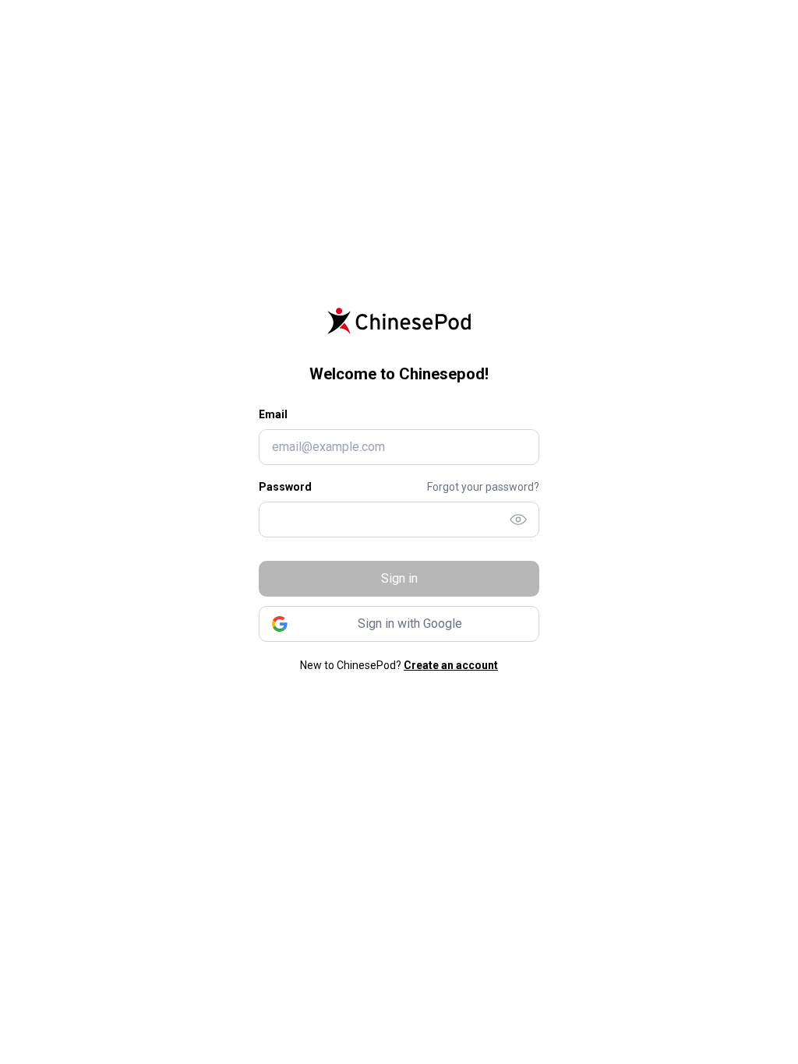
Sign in (399, 578)
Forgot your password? (483, 487)
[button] (399, 624)
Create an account (451, 665)
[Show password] (518, 519)
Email (273, 414)
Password (285, 487)
